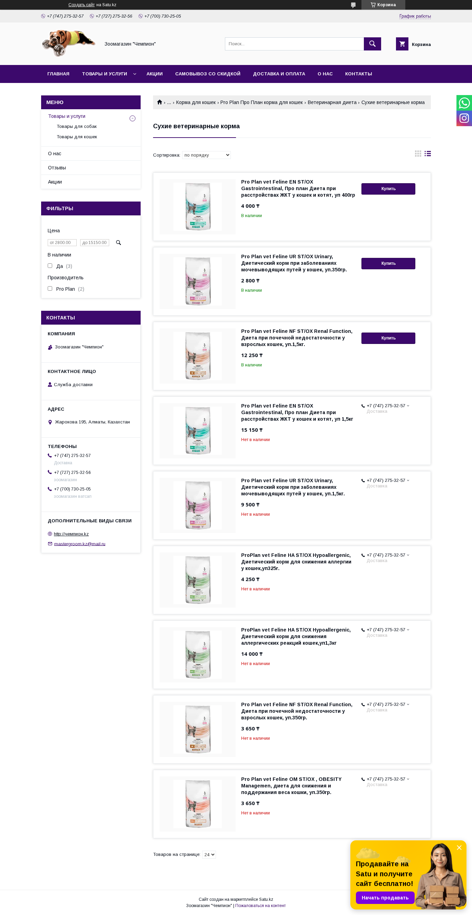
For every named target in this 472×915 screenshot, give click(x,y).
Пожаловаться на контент (260, 905)
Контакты (358, 73)
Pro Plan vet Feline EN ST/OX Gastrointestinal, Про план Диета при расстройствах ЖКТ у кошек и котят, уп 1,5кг (297, 412)
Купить (388, 188)
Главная (58, 73)
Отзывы (57, 167)
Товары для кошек (77, 136)
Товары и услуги (104, 73)
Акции (155, 73)
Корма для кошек (196, 102)
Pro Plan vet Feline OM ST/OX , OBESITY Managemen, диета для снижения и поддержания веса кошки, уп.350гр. (291, 785)
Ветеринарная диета (332, 102)
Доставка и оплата (279, 73)
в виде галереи (418, 155)
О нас (325, 73)
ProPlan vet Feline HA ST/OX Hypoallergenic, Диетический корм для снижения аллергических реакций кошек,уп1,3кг (296, 636)
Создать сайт (81, 4)
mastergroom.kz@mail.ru (79, 543)
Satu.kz (266, 899)
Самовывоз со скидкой (207, 73)
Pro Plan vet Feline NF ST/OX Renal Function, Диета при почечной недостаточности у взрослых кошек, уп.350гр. (296, 711)
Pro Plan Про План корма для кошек (261, 102)
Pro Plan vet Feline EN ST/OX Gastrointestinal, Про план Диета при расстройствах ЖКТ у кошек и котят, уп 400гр (298, 188)
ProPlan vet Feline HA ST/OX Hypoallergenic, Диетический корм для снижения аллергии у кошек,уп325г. (296, 561)
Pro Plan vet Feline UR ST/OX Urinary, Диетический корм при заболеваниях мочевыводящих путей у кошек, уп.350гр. (294, 263)
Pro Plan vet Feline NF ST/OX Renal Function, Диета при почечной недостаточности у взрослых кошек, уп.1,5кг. (296, 337)
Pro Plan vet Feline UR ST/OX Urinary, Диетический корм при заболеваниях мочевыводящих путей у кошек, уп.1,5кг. (293, 487)
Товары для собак (77, 126)
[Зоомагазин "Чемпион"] (68, 56)
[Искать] (372, 43)
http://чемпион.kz (71, 533)
